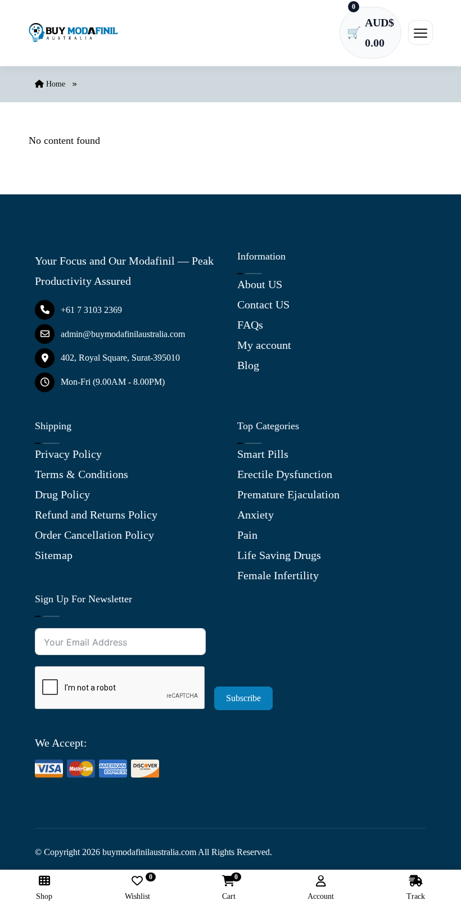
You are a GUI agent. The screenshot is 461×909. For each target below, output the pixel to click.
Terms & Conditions (81, 474)
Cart (229, 888)
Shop (44, 896)
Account (321, 896)
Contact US (263, 304)
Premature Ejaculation (288, 494)
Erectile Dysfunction (284, 474)
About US (259, 284)
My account (264, 345)
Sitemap (54, 555)
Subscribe (243, 698)
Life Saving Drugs (279, 555)
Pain (247, 535)
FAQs (250, 325)
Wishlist (137, 888)
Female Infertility (278, 575)
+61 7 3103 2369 (91, 310)
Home (54, 84)
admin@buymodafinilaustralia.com (123, 334)
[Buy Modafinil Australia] (73, 32)
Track (415, 896)
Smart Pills (262, 454)
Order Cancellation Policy (94, 535)
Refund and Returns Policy (96, 514)
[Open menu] (420, 32)
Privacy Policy (68, 454)
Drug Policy (62, 494)
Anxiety (255, 514)
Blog (248, 365)
